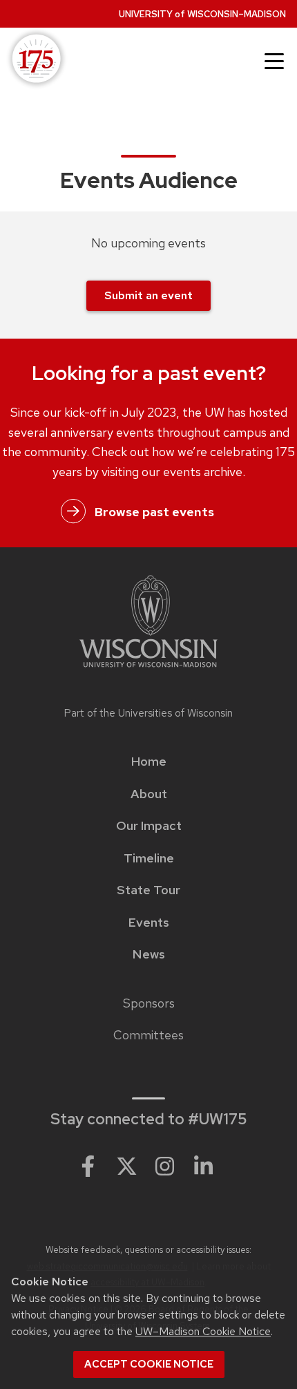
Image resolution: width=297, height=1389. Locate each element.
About (149, 794)
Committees (148, 1035)
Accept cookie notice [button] (148, 1364)
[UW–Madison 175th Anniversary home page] (34, 60)
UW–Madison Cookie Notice (203, 1331)
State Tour (148, 890)
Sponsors (149, 1003)
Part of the (148, 713)
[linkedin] (204, 1166)
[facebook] (88, 1166)
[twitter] (126, 1166)
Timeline (149, 858)
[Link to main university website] (148, 623)
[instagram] (165, 1166)
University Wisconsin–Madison (202, 14)
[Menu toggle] (274, 61)
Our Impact (149, 825)
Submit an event (148, 295)
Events (148, 922)
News (148, 954)
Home (148, 761)
